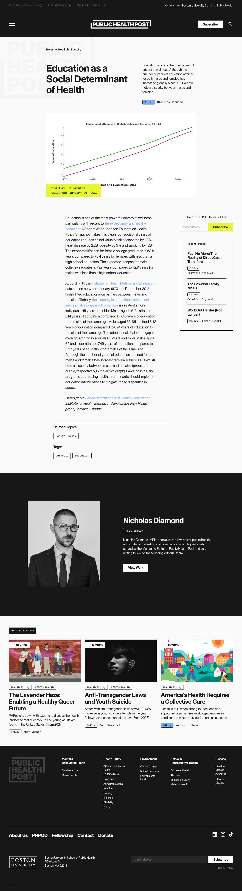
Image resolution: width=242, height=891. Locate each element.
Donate (105, 835)
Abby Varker (32, 731)
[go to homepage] (121, 24)
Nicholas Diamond (170, 102)
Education (82, 455)
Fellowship (62, 835)
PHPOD (39, 835)
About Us (18, 835)
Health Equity (69, 49)
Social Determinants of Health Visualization (117, 398)
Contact (85, 835)
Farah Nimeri (211, 320)
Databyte (62, 455)
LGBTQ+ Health (44, 687)
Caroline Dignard (200, 299)
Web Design (12, 885)
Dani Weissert (110, 725)
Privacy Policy (224, 868)
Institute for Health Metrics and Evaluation (122, 283)
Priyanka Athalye (200, 272)
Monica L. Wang (187, 725)
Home (49, 49)
